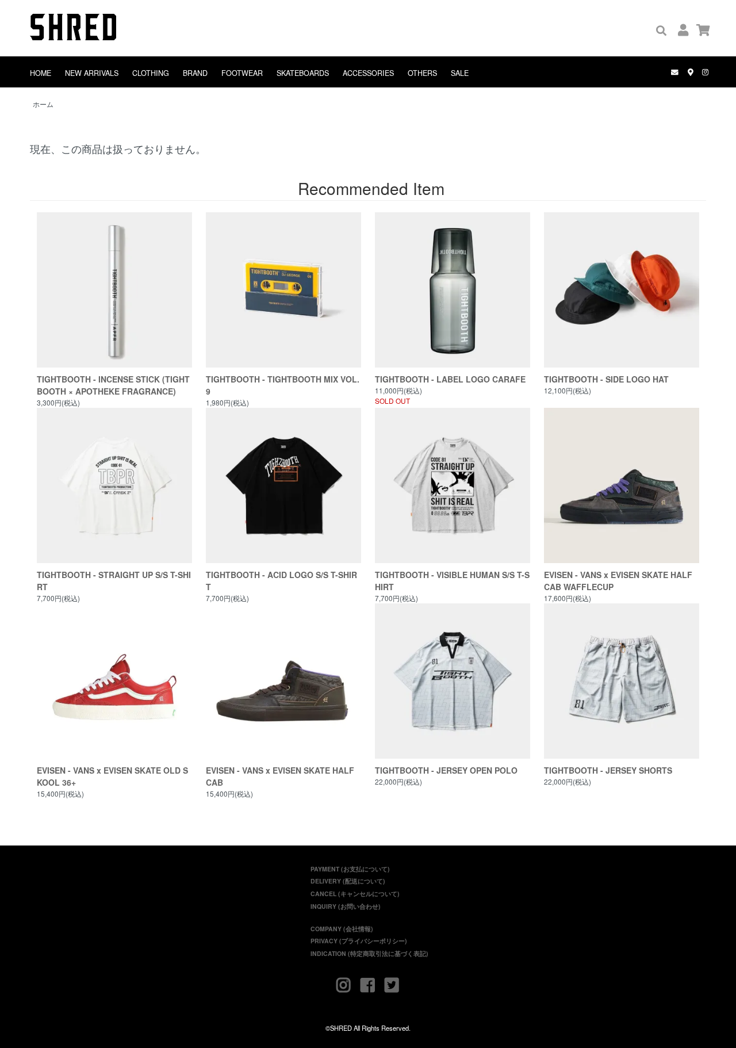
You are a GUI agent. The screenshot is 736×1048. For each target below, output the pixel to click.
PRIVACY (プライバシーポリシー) (358, 940)
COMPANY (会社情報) (341, 928)
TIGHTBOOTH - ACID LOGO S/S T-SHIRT (281, 580)
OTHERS (422, 73)
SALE (460, 73)
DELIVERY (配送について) (347, 881)
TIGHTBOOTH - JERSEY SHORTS (608, 770)
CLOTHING (150, 73)
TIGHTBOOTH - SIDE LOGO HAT (606, 379)
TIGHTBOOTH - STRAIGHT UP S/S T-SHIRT (114, 580)
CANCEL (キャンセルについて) (355, 893)
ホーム (43, 104)
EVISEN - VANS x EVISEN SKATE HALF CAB (280, 776)
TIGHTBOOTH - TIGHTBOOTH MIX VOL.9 (282, 385)
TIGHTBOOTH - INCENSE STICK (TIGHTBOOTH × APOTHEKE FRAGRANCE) (113, 385)
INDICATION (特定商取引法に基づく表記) (369, 953)
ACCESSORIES (368, 73)
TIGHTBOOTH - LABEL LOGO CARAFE (450, 379)
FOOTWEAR (242, 73)
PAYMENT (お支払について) (350, 869)
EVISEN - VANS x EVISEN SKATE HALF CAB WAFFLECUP (618, 580)
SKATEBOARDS (303, 73)
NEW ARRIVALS (91, 73)
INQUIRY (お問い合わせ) (345, 906)
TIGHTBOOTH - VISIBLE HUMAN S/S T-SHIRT (452, 580)
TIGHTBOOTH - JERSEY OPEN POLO (446, 770)
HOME (40, 73)
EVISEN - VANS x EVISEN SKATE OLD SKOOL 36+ (112, 776)
